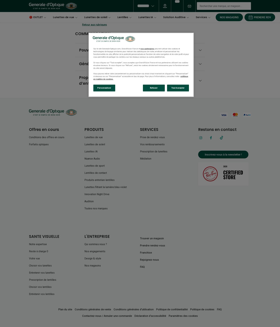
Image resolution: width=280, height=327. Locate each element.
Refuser (154, 88)
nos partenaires (147, 49)
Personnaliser (104, 88)
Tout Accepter (177, 88)
